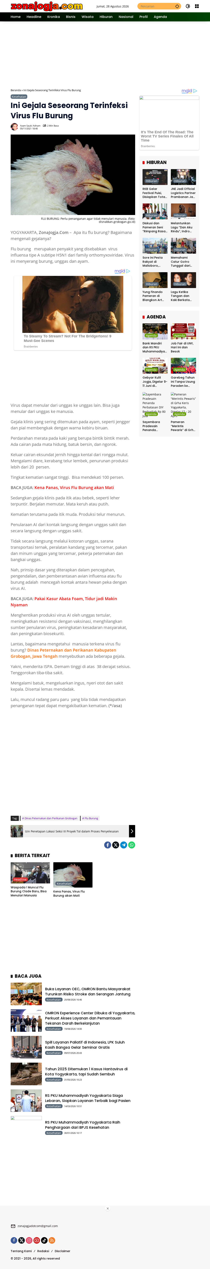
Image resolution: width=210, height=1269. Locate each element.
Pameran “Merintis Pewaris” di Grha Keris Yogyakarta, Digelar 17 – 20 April (183, 426)
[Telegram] (123, 844)
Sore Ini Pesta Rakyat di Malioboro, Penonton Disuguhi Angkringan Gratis (153, 262)
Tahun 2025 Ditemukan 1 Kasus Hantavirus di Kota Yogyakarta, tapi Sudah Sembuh (86, 1071)
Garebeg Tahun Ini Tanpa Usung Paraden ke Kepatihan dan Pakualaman (183, 382)
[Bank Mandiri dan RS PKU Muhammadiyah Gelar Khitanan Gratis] (155, 331)
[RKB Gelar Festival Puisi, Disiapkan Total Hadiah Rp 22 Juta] (155, 177)
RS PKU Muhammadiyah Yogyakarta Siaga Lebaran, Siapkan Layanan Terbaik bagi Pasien (87, 1098)
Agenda (151, 335)
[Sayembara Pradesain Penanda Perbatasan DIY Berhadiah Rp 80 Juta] (155, 405)
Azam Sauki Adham (30, 125)
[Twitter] (115, 844)
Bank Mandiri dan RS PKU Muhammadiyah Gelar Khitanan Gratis (155, 348)
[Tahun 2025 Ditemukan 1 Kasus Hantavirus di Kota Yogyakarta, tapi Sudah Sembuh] (26, 1074)
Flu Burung (91, 818)
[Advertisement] (110, 54)
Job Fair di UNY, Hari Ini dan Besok (182, 347)
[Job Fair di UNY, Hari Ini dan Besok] (183, 331)
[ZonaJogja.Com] (47, 6)
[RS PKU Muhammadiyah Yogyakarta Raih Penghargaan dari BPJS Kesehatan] (26, 1127)
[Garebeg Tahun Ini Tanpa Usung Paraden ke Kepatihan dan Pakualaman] (183, 366)
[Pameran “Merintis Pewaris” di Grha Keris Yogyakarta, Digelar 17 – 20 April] (183, 405)
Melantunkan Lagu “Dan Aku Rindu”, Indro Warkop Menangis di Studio (181, 227)
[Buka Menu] (196, 6)
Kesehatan (19, 97)
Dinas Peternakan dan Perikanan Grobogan (51, 818)
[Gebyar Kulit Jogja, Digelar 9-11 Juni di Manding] (155, 366)
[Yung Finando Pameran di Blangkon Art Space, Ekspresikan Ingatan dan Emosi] (155, 280)
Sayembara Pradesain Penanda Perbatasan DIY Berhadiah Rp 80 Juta (155, 426)
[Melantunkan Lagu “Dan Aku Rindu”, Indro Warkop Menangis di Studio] (183, 211)
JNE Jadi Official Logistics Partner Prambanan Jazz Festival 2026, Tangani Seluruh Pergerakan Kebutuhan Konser (183, 193)
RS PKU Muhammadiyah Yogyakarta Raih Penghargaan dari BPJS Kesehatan (82, 1125)
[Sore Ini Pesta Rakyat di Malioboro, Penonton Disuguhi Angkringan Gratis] (155, 246)
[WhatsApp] (131, 844)
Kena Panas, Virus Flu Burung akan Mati (74, 487)
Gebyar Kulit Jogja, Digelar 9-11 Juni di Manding (155, 382)
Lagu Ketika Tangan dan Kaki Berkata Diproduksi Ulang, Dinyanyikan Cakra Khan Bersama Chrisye (180, 296)
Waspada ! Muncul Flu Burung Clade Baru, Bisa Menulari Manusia (29, 891)
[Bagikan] (131, 126)
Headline (20, 879)
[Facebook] (107, 844)
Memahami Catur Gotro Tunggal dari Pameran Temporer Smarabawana (182, 262)
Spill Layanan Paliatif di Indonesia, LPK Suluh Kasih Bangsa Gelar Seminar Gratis (85, 1045)
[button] (177, 6)
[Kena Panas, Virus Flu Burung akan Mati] (73, 875)
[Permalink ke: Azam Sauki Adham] (15, 126)
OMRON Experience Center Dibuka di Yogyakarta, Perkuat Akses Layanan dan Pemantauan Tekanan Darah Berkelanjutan (90, 1018)
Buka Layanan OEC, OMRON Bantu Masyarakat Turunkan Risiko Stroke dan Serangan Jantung (87, 991)
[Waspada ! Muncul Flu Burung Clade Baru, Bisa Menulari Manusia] (30, 872)
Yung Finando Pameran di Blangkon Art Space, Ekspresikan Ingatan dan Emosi (153, 296)
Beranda (16, 90)
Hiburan (151, 181)
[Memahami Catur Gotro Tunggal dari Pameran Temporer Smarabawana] (183, 246)
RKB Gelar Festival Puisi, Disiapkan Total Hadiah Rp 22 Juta (154, 193)
